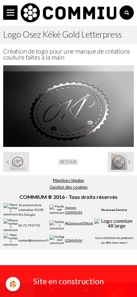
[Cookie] (13, 284)
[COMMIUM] (68, 12)
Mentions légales (68, 180)
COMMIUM (73, 240)
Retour (68, 161)
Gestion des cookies (69, 187)
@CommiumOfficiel (79, 223)
